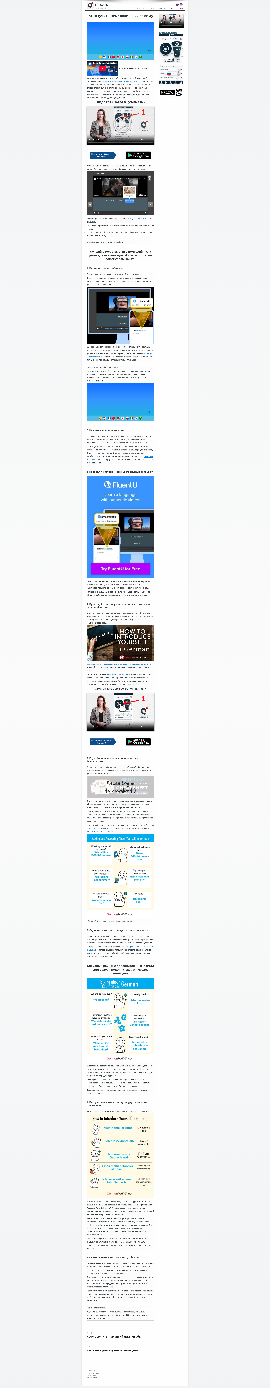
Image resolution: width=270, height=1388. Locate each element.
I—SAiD (101, 5)
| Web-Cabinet (177, 8)
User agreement (92, 1377)
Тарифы (151, 8)
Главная (129, 8)
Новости (140, 8)
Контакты (163, 8)
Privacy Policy (91, 1375)
